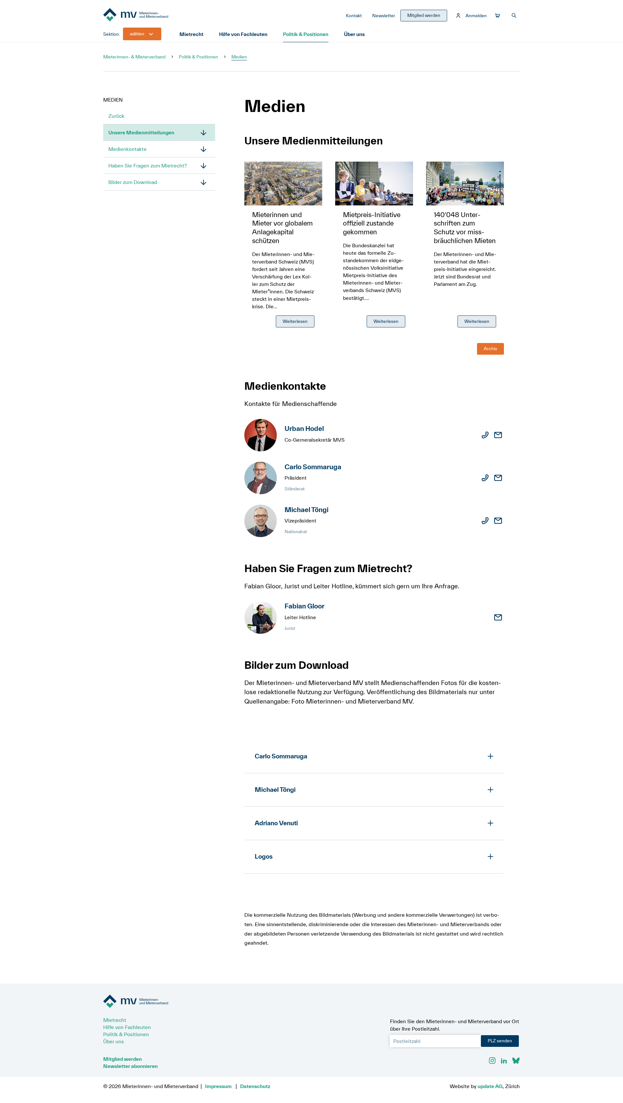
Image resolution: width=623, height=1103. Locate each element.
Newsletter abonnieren (130, 1066)
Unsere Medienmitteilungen (141, 132)
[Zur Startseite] (152, 15)
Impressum (218, 1086)
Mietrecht (191, 34)
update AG (490, 1086)
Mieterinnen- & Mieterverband (134, 56)
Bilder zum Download (132, 182)
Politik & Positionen (305, 34)
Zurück (116, 116)
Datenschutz (255, 1086)
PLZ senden (500, 1040)
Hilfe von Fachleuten (243, 34)
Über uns (354, 34)
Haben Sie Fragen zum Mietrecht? (147, 165)
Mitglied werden (122, 1059)
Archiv (490, 348)
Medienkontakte (127, 149)
